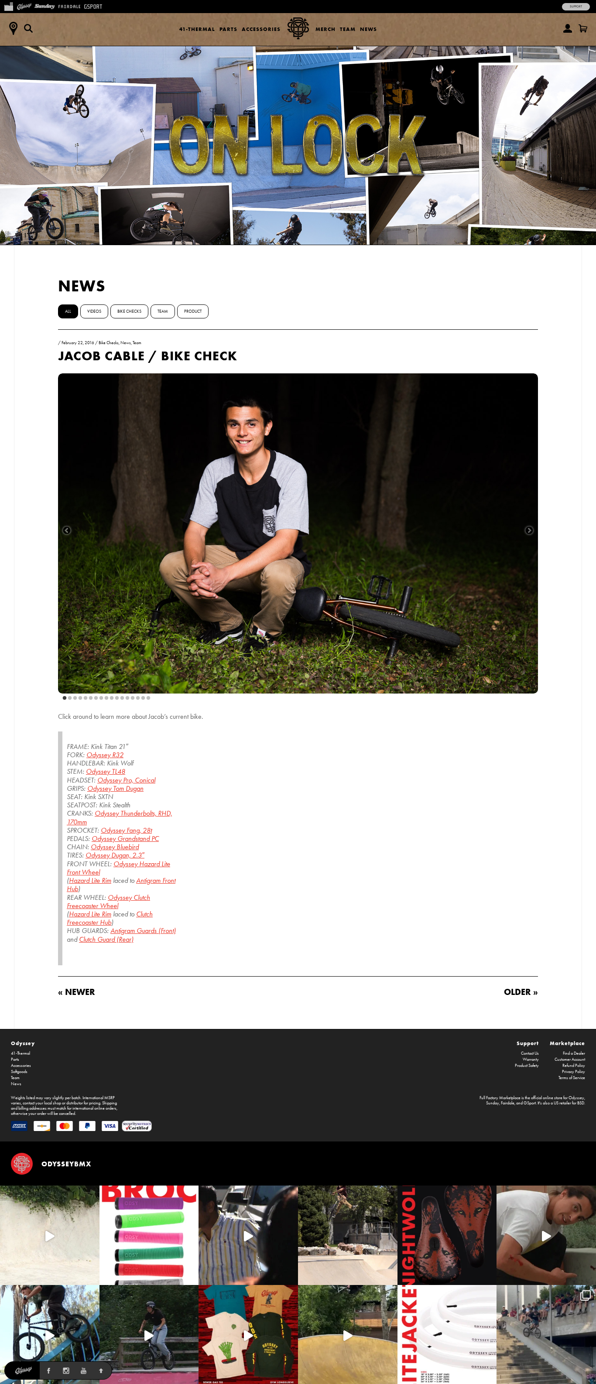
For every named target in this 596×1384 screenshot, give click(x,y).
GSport (530, 1103)
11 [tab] (115, 698)
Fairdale (507, 1103)
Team (348, 29)
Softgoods (19, 1071)
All (68, 311)
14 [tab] (130, 698)
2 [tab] (68, 698)
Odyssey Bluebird (115, 847)
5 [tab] (83, 698)
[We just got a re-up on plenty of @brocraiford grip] (149, 1235)
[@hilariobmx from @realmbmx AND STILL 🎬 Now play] (248, 1235)
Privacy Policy (573, 1071)
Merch (325, 29)
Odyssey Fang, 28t (126, 830)
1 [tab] (62, 698)
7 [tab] (94, 698)
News (368, 29)
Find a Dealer (574, 1053)
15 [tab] (136, 698)
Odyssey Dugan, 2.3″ (115, 855)
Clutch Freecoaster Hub (110, 918)
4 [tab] (78, 698)
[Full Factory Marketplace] (8, 6)
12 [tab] (120, 698)
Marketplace (567, 1043)
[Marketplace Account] (567, 28)
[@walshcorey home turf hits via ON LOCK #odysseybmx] (49, 1235)
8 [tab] (99, 698)
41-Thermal (197, 29)
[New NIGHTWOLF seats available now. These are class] (447, 1235)
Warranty (531, 1059)
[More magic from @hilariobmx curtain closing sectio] (546, 1235)
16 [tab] (141, 698)
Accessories (261, 29)
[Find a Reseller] (13, 28)
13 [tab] (125, 698)
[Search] (28, 28)
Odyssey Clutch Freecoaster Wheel (108, 901)
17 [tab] (146, 698)
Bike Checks (129, 311)
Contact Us (530, 1053)
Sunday (492, 1103)
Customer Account (570, 1059)
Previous (66, 531)
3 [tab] (73, 698)
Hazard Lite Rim (90, 880)
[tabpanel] (298, 533)
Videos (94, 311)
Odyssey (23, 1043)
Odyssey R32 (104, 755)
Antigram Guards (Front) (143, 930)
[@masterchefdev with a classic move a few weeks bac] (347, 1235)
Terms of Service (571, 1077)
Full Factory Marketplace (500, 1097)
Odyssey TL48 (105, 771)
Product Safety (527, 1065)
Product (193, 311)
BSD (580, 1103)
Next (529, 531)
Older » (521, 991)
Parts (228, 29)
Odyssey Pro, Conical (126, 780)
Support (576, 6)
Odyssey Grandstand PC (125, 838)
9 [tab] (104, 698)
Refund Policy (573, 1065)
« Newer (76, 991)
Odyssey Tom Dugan (115, 788)
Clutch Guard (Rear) (106, 939)
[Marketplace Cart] (583, 28)
